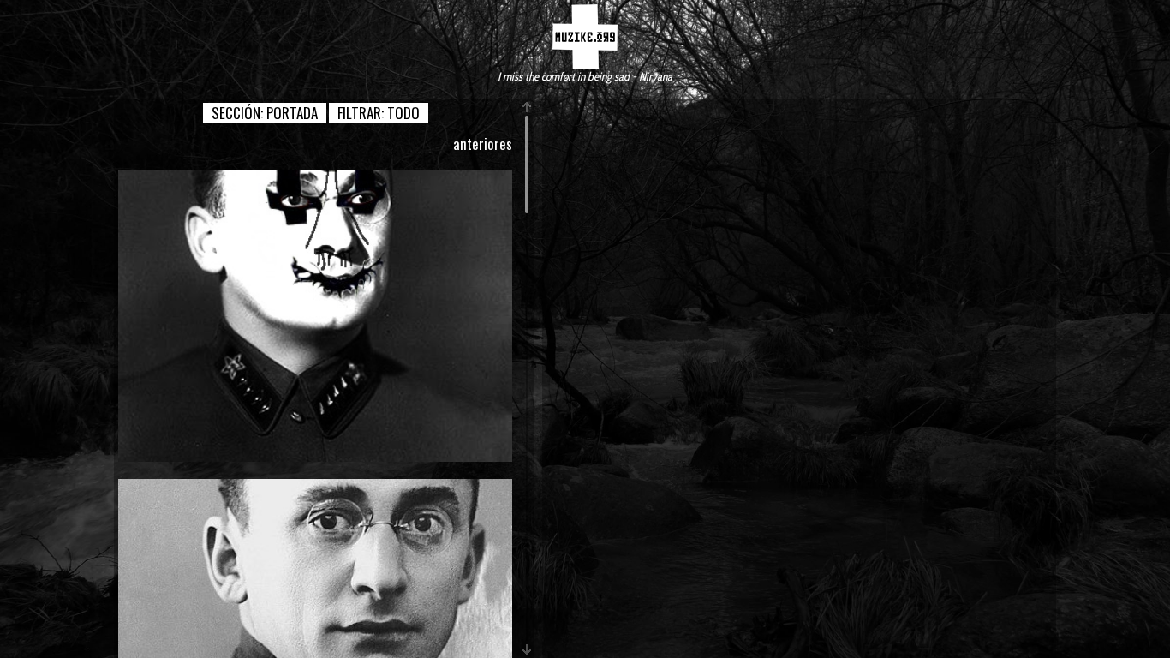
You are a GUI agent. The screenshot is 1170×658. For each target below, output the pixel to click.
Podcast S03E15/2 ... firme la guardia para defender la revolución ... (315, 315)
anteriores (482, 143)
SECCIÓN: (265, 113)
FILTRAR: (378, 113)
